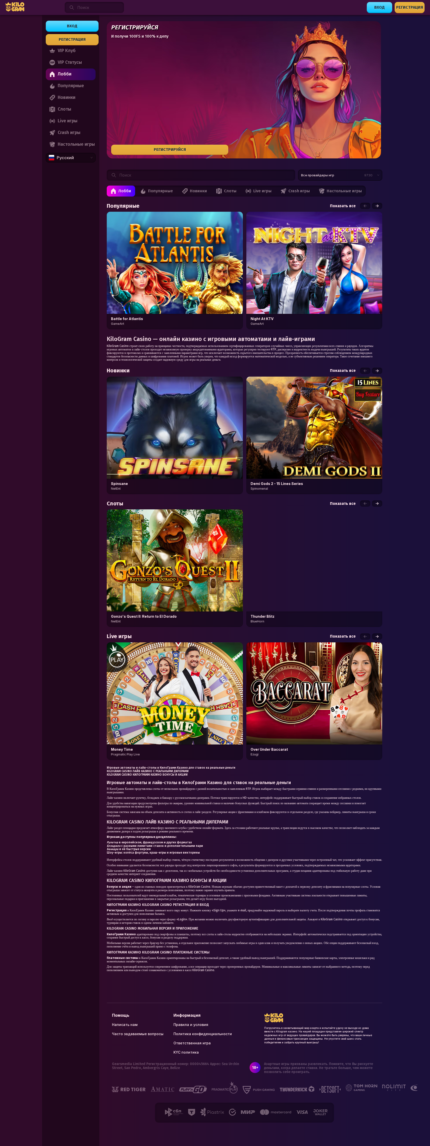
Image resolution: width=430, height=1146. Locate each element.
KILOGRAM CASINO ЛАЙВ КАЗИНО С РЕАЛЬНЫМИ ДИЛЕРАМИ (148, 771)
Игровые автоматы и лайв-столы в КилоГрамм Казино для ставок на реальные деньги (171, 767)
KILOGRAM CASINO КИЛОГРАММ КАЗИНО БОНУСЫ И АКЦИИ (147, 774)
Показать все (343, 206)
